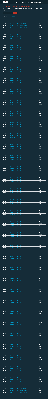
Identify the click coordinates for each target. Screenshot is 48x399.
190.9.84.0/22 (12, 32)
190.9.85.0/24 (12, 27)
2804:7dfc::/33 (12, 25)
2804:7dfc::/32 (12, 23)
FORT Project (42, 2)
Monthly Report (30, 2)
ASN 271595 (19, 34)
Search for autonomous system (7, 10)
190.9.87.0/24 (12, 43)
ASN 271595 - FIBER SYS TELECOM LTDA (22, 21)
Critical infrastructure (23, 2)
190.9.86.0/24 (12, 54)
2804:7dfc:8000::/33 (12, 21)
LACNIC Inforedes (12, 16)
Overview (17, 2)
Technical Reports (37, 2)
